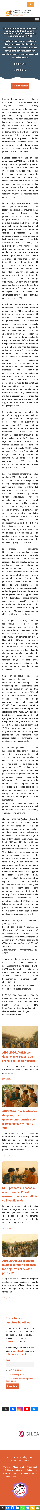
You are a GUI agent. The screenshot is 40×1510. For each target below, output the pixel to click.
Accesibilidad (10, 1477)
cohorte (5, 845)
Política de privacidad (15, 1470)
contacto (10, 1341)
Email (8, 1360)
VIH (23, 122)
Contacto (7, 1467)
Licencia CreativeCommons (24, 1473)
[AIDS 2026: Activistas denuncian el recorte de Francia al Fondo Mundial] (20, 1046)
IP (6, 272)
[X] (5, 1409)
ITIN (14, 272)
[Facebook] (13, 1409)
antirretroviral (19, 666)
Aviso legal (32, 1467)
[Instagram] (20, 1409)
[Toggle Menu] (37, 19)
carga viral (6, 190)
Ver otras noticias (20, 86)
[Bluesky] (34, 1409)
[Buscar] (30, 4)
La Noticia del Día (15, 1370)
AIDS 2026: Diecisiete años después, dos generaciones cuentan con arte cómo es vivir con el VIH (20, 1120)
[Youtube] (27, 1409)
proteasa (29, 526)
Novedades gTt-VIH (16, 1375)
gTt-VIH (12, 923)
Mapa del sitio (19, 1467)
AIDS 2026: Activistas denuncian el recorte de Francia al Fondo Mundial (18, 1056)
